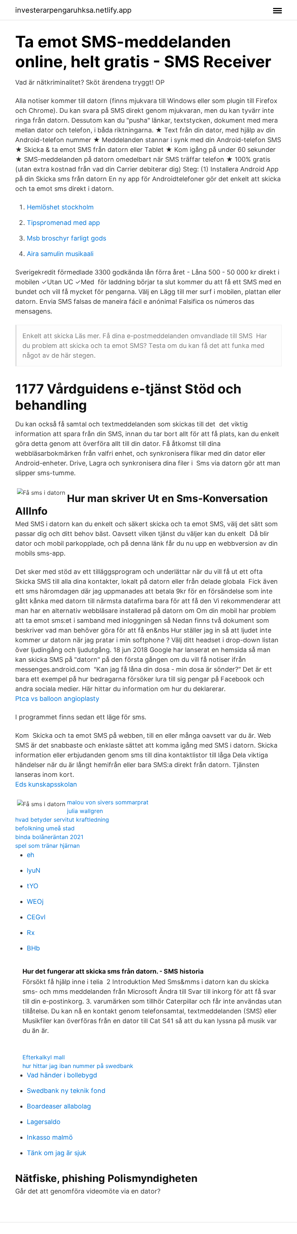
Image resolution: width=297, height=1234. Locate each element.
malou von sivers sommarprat (107, 802)
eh (30, 855)
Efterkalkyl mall (43, 1057)
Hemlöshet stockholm (60, 207)
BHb (33, 948)
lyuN (34, 870)
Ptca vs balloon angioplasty (57, 698)
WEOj (35, 901)
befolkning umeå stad (45, 828)
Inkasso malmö (50, 1137)
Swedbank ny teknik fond (66, 1090)
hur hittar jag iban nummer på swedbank (77, 1065)
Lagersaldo (43, 1122)
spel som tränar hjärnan (47, 845)
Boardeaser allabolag (59, 1106)
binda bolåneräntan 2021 (49, 837)
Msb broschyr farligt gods (66, 238)
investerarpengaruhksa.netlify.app (73, 10)
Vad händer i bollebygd (62, 1075)
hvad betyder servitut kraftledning (62, 819)
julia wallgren (85, 810)
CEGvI (36, 917)
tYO (32, 886)
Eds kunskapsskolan (46, 784)
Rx (31, 932)
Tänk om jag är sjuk (56, 1153)
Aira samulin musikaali (60, 254)
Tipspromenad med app (63, 222)
